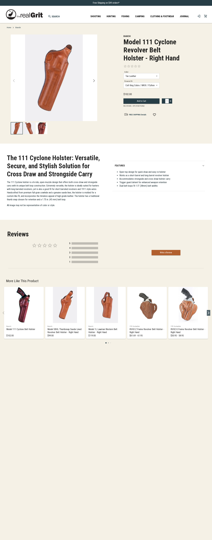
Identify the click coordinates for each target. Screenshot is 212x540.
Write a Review (166, 252)
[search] (49, 16)
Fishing (125, 16)
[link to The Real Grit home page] (24, 14)
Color (126, 72)
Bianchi (18, 27)
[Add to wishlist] (154, 114)
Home (9, 27)
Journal (184, 16)
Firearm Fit (128, 81)
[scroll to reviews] (152, 66)
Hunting (111, 16)
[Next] (94, 81)
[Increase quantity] (170, 101)
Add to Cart (141, 101)
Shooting (95, 16)
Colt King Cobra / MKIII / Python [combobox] (140, 85)
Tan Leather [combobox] (130, 76)
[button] (160, 165)
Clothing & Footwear (162, 16)
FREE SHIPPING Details (137, 115)
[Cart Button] (206, 16)
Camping (140, 16)
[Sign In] (199, 16)
